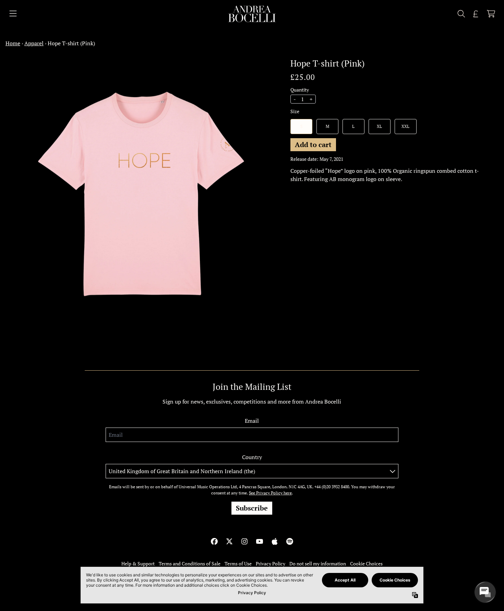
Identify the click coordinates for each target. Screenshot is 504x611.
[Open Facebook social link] (214, 541)
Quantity (299, 89)
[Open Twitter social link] (229, 541)
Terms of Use (238, 563)
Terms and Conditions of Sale (189, 563)
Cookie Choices (366, 563)
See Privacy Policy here (270, 492)
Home (12, 43)
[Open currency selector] (475, 13)
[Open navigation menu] (13, 13)
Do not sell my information (317, 563)
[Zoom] (141, 194)
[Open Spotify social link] (289, 541)
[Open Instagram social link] (244, 541)
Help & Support (138, 563)
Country (252, 457)
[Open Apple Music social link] (274, 541)
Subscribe (252, 508)
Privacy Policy (270, 563)
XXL (405, 126)
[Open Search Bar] (461, 14)
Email (252, 420)
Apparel (34, 43)
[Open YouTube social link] (259, 541)
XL (379, 126)
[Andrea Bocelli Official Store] (252, 13)
